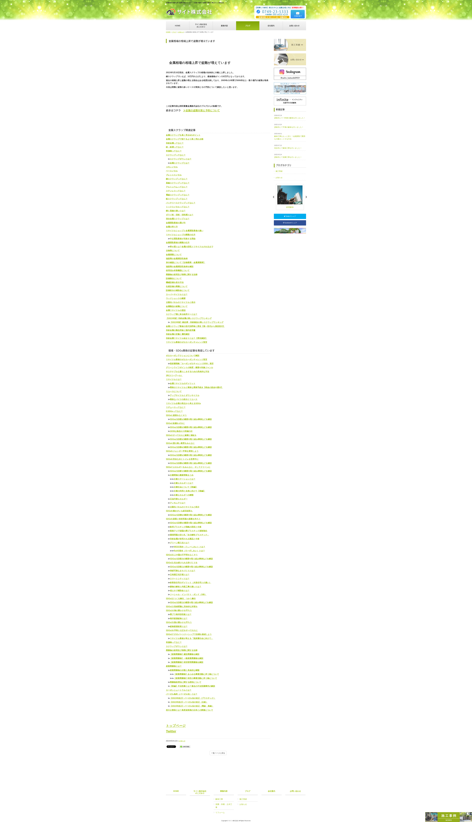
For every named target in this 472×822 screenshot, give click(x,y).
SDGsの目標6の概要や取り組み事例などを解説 (191, 463)
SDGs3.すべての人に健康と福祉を (181, 435)
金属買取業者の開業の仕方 (178, 242)
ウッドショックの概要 (176, 298)
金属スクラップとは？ (180, 163)
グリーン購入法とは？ (180, 543)
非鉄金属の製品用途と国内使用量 (180, 330)
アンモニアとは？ (178, 503)
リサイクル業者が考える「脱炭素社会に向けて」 (191, 638)
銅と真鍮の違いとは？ (176, 211)
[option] (289, 197)
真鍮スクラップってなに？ (178, 183)
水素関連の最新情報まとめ (181, 475)
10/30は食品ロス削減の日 (181, 431)
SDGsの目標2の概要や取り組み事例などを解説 (191, 427)
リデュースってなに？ (176, 407)
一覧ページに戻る (218, 753)
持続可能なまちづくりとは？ (182, 571)
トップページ (176, 725)
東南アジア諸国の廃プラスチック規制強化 (188, 531)
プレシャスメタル (174, 175)
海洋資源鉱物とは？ (179, 618)
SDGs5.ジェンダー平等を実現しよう (182, 451)
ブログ (174, 32)
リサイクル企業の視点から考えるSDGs (183, 403)
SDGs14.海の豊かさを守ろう (179, 610)
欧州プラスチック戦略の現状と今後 (185, 527)
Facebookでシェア (290, 223)
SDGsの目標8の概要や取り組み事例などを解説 (191, 515)
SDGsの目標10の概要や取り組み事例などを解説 (191, 559)
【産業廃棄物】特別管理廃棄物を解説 (186, 662)
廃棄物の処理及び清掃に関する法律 (181, 274)
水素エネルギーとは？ (183, 483)
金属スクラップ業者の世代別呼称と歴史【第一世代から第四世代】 (195, 326)
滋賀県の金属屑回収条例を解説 (179, 266)
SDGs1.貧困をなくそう (176, 415)
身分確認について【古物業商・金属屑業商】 (185, 262)
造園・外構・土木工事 (223, 805)
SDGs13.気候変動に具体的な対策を (182, 606)
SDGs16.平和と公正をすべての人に (182, 630)
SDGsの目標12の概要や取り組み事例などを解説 (191, 602)
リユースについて (174, 391)
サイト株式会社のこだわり (199, 792)
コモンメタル (172, 167)
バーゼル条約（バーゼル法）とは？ (181, 694)
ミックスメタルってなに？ (178, 207)
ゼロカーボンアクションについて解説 (182, 355)
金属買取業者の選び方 (176, 223)
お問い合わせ (295, 791)
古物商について (173, 250)
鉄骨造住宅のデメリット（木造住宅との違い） (190, 582)
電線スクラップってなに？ (178, 195)
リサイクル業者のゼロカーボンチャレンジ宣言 (186, 342)
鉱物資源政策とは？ (179, 626)
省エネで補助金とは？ (180, 590)
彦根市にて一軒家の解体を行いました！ (289, 117)
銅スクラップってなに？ (177, 179)
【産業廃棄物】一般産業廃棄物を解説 (186, 658)
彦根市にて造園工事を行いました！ (288, 156)
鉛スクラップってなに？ (177, 199)
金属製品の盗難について (177, 306)
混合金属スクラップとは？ (178, 219)
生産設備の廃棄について (177, 286)
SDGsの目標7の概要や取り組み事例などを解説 (191, 471)
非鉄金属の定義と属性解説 (178, 334)
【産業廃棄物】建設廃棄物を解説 (184, 654)
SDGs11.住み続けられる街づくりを (182, 563)
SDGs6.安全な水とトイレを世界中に (182, 459)
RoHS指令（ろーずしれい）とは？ (189, 551)
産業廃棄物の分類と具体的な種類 (184, 670)
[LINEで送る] (184, 746)
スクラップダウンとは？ (181, 159)
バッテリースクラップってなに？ (180, 203)
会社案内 (271, 791)
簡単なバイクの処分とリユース (183, 399)
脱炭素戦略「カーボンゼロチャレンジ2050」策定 (192, 363)
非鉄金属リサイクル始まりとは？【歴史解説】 (186, 338)
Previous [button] (273, 197)
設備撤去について (174, 278)
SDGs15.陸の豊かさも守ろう (179, 622)
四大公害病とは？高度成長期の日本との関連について (189, 710)
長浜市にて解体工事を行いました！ (288, 147)
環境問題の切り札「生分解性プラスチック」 (189, 535)
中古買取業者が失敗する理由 (182, 239)
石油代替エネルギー (179, 499)
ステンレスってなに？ (176, 191)
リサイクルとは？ (174, 379)
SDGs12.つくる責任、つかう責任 (181, 598)
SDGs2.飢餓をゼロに (175, 423)
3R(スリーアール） (174, 375)
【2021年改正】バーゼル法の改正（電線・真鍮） (192, 706)
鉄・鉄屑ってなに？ (175, 147)
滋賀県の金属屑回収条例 (177, 258)
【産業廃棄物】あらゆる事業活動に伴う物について (196, 674)
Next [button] (306, 197)
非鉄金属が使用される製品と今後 (184, 539)
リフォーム (220, 812)
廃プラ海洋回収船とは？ (181, 614)
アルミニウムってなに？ (177, 187)
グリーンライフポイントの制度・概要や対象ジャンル (189, 367)
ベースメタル (172, 171)
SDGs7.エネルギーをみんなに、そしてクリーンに (188, 467)
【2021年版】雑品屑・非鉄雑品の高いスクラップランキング (196, 322)
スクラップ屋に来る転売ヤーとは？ (181, 314)
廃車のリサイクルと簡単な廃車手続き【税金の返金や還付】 (196, 387)
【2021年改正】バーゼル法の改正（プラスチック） (193, 698)
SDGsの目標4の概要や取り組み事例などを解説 (191, 447)
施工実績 (279, 171)
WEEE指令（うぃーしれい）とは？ (189, 547)
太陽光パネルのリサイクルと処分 (180, 302)
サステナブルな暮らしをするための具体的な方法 (187, 371)
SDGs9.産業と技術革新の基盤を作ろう (183, 519)
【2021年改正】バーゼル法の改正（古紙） (189, 702)
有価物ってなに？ (174, 151)
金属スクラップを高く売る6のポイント (183, 135)
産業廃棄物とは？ (174, 666)
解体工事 (219, 799)
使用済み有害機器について (178, 270)
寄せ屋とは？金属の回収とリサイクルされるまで (191, 247)
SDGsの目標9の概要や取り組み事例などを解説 (191, 523)
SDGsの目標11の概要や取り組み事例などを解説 (191, 567)
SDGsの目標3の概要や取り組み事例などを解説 (191, 439)
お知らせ (181, 32)
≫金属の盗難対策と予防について (201, 110)
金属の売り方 (172, 227)
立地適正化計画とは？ (180, 574)
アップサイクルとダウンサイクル (184, 395)
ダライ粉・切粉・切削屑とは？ (179, 215)
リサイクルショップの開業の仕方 (180, 235)
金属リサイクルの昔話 (176, 310)
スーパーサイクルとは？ (177, 294)
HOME (168, 32)
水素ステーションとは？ (184, 479)
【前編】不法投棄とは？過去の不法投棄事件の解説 (192, 686)
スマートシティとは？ (180, 579)
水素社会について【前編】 (185, 487)
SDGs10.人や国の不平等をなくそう (182, 555)
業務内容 (224, 791)
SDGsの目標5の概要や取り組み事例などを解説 (191, 455)
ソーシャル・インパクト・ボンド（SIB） (188, 594)
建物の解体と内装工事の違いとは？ (185, 587)
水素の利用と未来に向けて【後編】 (189, 491)
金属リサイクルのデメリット (182, 383)
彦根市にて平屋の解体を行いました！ (288, 126)
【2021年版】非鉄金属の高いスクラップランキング (189, 318)
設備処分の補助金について (178, 290)
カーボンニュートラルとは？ (179, 690)
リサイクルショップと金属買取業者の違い (184, 231)
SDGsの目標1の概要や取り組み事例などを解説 (191, 419)
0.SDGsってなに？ (174, 411)
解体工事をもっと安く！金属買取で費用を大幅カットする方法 (289, 136)
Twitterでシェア (290, 216)
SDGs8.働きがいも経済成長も (179, 511)
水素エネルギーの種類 (183, 495)
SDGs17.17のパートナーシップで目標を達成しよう (189, 634)
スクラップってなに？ (176, 155)
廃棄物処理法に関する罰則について (185, 682)
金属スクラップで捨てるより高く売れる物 (184, 139)
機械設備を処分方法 (175, 282)
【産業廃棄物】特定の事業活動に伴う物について (195, 678)
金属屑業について (174, 255)
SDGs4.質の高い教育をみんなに (180, 443)
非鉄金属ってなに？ (175, 143)
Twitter (171, 731)
